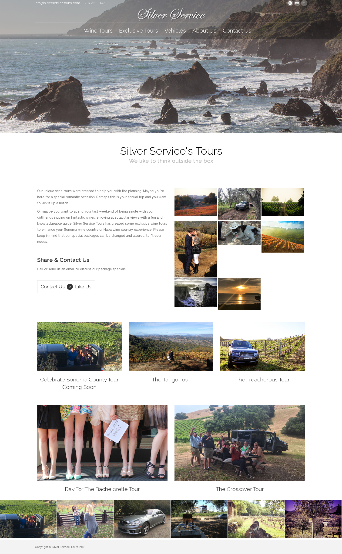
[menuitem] (98, 31)
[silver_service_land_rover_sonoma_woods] (239, 204)
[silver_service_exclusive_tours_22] (239, 294)
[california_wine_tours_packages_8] (283, 237)
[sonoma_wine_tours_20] (142, 519)
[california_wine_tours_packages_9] (195, 292)
